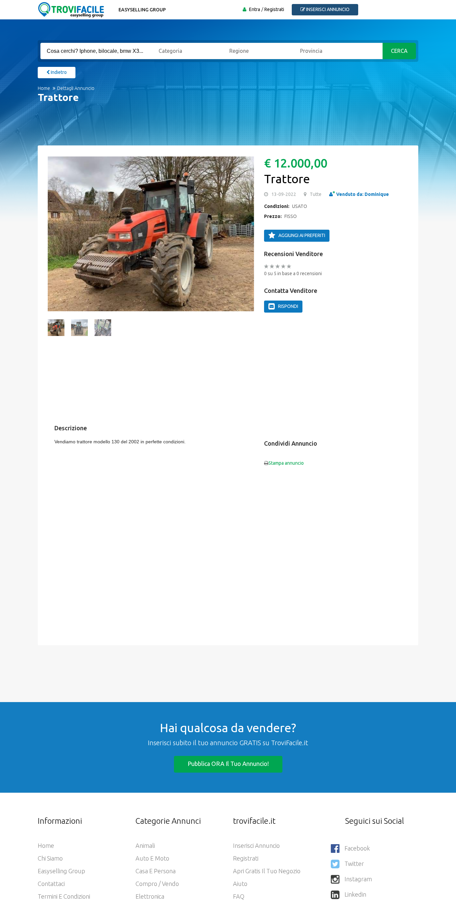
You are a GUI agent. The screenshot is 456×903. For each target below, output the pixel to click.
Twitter (354, 863)
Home (44, 88)
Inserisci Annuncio (256, 845)
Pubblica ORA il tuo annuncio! (228, 763)
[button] (56, 233)
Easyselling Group (142, 9)
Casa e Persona (156, 871)
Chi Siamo (50, 858)
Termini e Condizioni (64, 896)
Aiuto (240, 883)
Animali (145, 845)
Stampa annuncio (286, 463)
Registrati (274, 9)
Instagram (358, 879)
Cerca (399, 51)
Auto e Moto (152, 858)
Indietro (58, 72)
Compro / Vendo (157, 883)
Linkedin (355, 894)
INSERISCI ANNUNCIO (327, 9)
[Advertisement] (221, 129)
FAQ (238, 896)
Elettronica (150, 896)
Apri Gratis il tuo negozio (266, 871)
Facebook (357, 848)
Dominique (377, 194)
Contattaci (51, 883)
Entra (254, 9)
